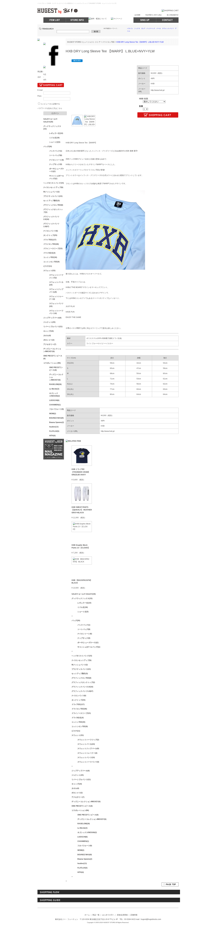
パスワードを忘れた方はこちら (49, 108)
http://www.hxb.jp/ (158, 90)
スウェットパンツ (168, 28)
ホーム (87, 915)
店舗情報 (133, 915)
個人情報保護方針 (173, 15)
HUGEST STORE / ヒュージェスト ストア (83, 42)
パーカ (158, 28)
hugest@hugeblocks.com (151, 919)
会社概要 (137, 15)
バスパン (130, 28)
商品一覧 (95, 915)
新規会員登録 (122, 915)
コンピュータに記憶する (50, 104)
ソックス (137, 28)
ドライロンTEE (108, 42)
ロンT (143, 28)
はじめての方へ (108, 915)
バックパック (150, 28)
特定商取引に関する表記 (153, 15)
